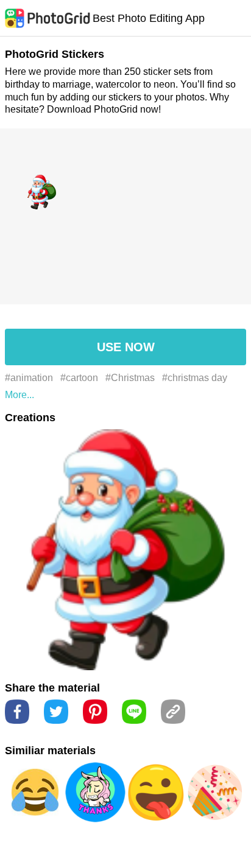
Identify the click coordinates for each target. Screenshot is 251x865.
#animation (29, 378)
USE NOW (126, 347)
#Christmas (130, 378)
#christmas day (194, 378)
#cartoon (79, 378)
